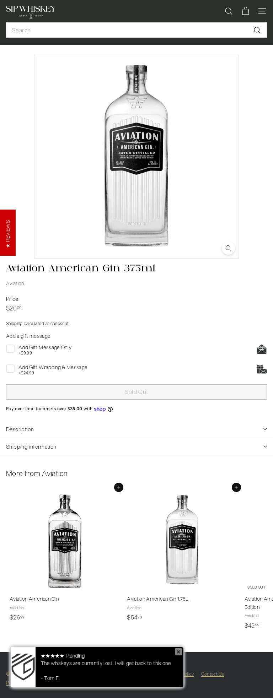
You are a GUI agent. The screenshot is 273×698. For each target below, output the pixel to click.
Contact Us (212, 674)
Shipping (14, 323)
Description (20, 429)
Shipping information (31, 446)
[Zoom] (228, 248)
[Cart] (245, 11)
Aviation (15, 283)
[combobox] (136, 30)
